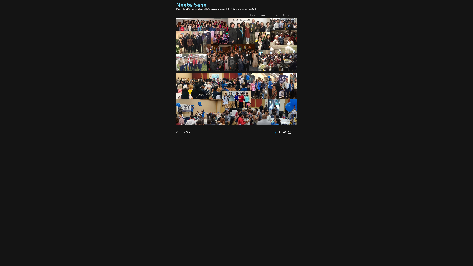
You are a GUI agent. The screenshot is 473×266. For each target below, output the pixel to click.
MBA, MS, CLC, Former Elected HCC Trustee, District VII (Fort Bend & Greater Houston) (216, 9)
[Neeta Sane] (279, 132)
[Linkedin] (274, 132)
